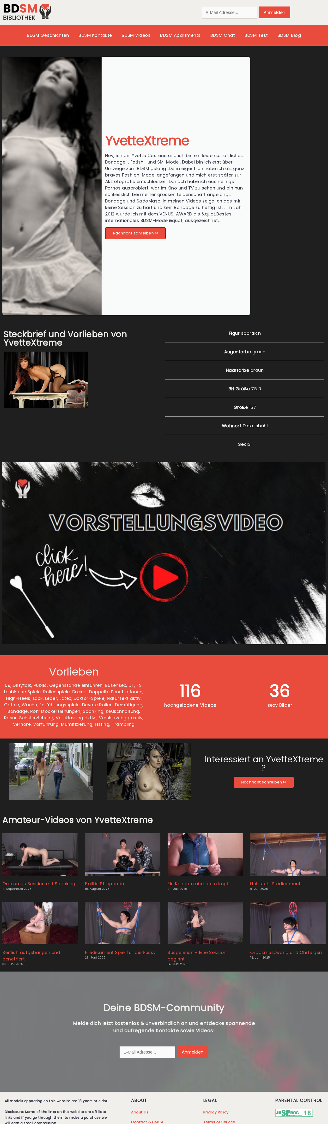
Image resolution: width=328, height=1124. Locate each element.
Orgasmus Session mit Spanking (38, 884)
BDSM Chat (222, 35)
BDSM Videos (136, 35)
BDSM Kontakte (95, 35)
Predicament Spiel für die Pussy (120, 952)
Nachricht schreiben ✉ (135, 233)
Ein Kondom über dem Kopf (198, 884)
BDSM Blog (289, 35)
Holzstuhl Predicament (275, 884)
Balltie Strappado (104, 884)
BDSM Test (256, 35)
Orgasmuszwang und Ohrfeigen (286, 952)
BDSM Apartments (180, 35)
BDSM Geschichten (48, 35)
